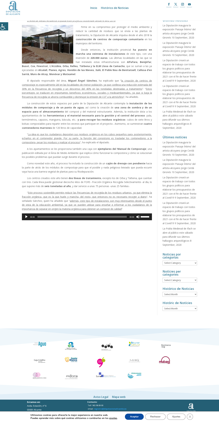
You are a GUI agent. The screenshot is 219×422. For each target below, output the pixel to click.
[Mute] (138, 217)
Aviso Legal (100, 396)
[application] (87, 216)
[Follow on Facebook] (169, 4)
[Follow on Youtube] (189, 4)
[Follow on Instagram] (182, 4)
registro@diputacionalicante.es (110, 408)
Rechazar (155, 416)
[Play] (26, 217)
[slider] (145, 216)
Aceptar (134, 416)
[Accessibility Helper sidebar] (4, 26)
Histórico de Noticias (115, 8)
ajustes (113, 418)
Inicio (93, 8)
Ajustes (176, 416)
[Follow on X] (175, 4)
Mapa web (119, 396)
